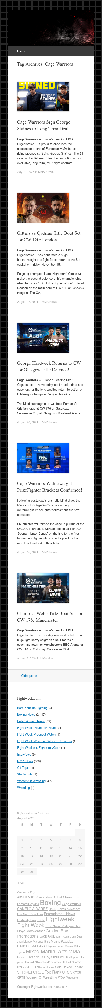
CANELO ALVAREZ (32, 908)
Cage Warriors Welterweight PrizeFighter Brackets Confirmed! (49, 486)
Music (21, 957)
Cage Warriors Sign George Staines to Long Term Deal (43, 125)
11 (41, 848)
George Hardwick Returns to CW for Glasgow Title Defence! (49, 366)
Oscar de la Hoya (39, 956)
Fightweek (60, 918)
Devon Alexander (68, 909)
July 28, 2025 (25, 172)
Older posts (27, 675)
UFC (66, 971)
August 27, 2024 (27, 302)
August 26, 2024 (27, 422)
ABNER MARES (27, 897)
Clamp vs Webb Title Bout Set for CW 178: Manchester (50, 616)
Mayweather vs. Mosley (59, 946)
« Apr (20, 882)
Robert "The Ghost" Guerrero (43, 962)
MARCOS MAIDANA (31, 946)
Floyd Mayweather (31, 930)
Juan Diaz (76, 936)
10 (31, 848)
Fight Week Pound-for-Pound (36, 727)
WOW (61, 977)
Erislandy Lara (26, 920)
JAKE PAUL (47, 936)
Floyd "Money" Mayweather (62, 926)
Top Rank (53, 972)
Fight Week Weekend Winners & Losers (44, 741)
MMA (74, 951)
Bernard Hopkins (28, 904)
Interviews (24, 754)
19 (51, 855)
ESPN (41, 920)
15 (80, 848)
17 (31, 855)
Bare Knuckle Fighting (32, 707)
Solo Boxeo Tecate (69, 966)
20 (60, 855)
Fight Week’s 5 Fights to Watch (38, 747)
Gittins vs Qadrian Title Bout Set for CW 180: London (49, 236)
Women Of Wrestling (31, 781)
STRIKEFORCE (30, 972)
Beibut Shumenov (66, 897)
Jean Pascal (62, 936)
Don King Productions (30, 914)
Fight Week (30, 925)
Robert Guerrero (72, 962)
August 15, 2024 (27, 552)
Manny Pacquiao (62, 941)
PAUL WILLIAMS (62, 957)
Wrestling (23, 787)
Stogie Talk (24, 774)
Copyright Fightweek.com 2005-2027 (42, 986)
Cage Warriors (71, 903)
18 (41, 855)
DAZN (52, 909)
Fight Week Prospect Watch (36, 734)
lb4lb (47, 941)
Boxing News (26, 714)
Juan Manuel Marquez (30, 941)
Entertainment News (31, 721)
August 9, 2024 (27, 658)
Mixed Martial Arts (46, 951)
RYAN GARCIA (26, 967)
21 (70, 855)
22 (80, 855)
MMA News (45, 172)
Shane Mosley (45, 967)
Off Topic (23, 767)
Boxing (50, 902)
